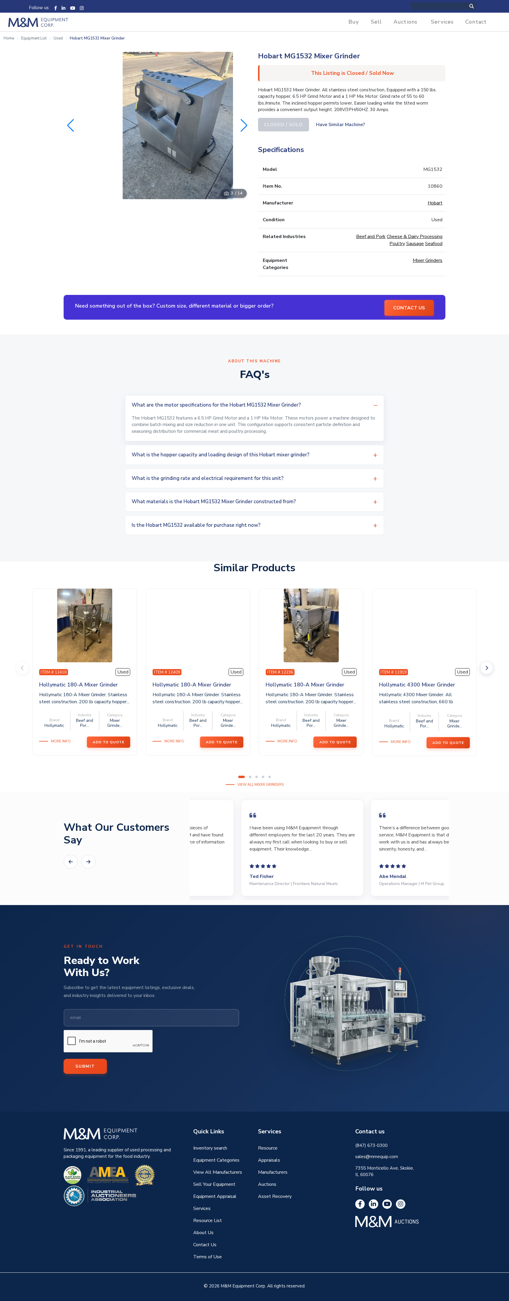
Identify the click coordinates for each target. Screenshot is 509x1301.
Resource (267, 1148)
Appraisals (269, 1160)
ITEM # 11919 (393, 672)
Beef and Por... (84, 723)
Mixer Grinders (427, 260)
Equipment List (34, 38)
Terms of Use (207, 1257)
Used (58, 38)
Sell (376, 21)
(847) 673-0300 (371, 1145)
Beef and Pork (371, 236)
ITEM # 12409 (167, 672)
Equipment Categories (216, 1160)
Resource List (207, 1220)
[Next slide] (486, 667)
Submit (85, 1066)
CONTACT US (409, 308)
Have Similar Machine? (340, 124)
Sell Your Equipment (214, 1184)
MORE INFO (61, 741)
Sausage (415, 243)
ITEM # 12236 (280, 672)
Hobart (435, 203)
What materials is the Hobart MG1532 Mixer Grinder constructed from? (214, 501)
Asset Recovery (275, 1196)
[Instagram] (82, 8)
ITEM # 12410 (54, 672)
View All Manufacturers (217, 1172)
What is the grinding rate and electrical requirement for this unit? (207, 478)
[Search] (477, 6)
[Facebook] (55, 8)
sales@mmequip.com (376, 1157)
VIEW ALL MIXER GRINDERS (260, 784)
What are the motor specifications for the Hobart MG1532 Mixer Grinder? (216, 405)
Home (9, 38)
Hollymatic (54, 725)
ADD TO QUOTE (108, 742)
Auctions (405, 21)
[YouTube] (72, 8)
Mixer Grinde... (114, 723)
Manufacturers (272, 1172)
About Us (203, 1232)
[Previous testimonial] (71, 862)
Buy (353, 21)
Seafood (433, 243)
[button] (244, 125)
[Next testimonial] (88, 862)
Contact (476, 21)
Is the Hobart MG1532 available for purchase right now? (196, 525)
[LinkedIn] (63, 8)
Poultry (397, 243)
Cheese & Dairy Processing (414, 236)
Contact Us (205, 1244)
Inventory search (210, 1148)
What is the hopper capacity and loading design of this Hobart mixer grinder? (220, 454)
